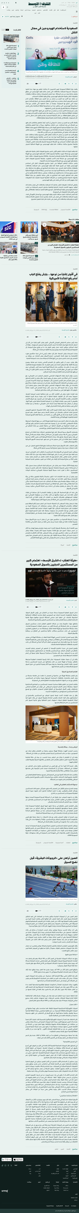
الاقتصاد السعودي (65, 210)
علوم (30, 1171)
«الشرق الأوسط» (69, 77)
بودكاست (8, 10)
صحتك (30, 1169)
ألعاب (39, 13)
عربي (76, 2)
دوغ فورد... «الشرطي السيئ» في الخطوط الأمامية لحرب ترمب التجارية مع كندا (11, 80)
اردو (65, 2)
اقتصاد (68, 545)
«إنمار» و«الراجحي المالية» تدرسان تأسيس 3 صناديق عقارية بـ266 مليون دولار (8, 258)
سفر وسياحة (65, 1188)
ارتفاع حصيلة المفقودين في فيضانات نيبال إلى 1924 (58, 16)
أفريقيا (67, 1176)
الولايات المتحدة (65, 1169)
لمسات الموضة (65, 1190)
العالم (58, 10)
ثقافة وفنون (45, 10)
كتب (39, 1169)
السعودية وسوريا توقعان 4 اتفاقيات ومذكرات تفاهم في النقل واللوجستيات (10, 64)
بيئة (30, 1173)
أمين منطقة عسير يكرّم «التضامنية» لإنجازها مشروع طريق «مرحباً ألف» (30, 237)
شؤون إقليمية (74, 1178)
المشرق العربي (73, 1176)
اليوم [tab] (7, 29)
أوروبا (67, 1171)
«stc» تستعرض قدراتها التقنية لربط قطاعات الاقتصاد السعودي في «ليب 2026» (8, 237)
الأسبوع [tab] (3, 29)
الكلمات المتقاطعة (74, 1197)
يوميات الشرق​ (27, 10)
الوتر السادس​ (37, 1171)
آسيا (67, 1173)
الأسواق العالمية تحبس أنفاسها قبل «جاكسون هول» (10, 72)
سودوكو (75, 1200)
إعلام (39, 1176)
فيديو (13, 10)
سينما (39, 1173)
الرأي (55, 10)
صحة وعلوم (39, 10)
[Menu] (76, 11)
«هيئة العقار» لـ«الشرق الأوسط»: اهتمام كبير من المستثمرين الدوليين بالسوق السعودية (10, 56)
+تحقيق (48, 1190)
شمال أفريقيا (73, 1173)
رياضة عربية (56, 1188)
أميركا (62, 545)
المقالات (57, 1169)
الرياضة (21, 10)
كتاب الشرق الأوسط (55, 1173)
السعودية (36, 210)
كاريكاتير (57, 1171)
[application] (51, 582)
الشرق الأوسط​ (63, 10)
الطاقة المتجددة (54, 210)
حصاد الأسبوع (47, 1185)
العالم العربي (75, 1169)
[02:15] (60, 232)
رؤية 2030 (44, 210)
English (73, 2)
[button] (51, 582)
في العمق (17, 10)
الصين (62, 1149)
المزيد (35, 13)
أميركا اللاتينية (65, 1178)
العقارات (68, 843)
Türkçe (69, 2)
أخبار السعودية (59, 843)
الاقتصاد (50, 10)
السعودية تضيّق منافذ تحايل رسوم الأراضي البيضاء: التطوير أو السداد (10, 47)
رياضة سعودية (56, 1185)
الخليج (75, 1171)
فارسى (62, 2)
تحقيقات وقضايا (47, 1188)
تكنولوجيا (34, 10)
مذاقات (66, 1185)
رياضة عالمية (57, 1190)
